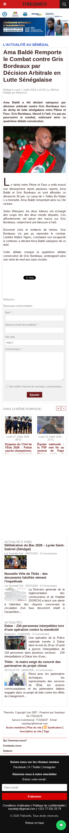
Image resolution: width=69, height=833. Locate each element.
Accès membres (15, 727)
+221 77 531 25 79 (49, 808)
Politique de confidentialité (49, 805)
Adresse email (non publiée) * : (22, 324)
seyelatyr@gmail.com (22, 808)
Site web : (10, 336)
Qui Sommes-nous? (15, 740)
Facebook (20, 767)
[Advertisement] (32, 499)
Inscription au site (30, 731)
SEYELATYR (11, 670)
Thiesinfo (34, 4)
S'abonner (34, 796)
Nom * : (9, 312)
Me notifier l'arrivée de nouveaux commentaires (36, 386)
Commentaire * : (14, 349)
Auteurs (7, 750)
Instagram (49, 767)
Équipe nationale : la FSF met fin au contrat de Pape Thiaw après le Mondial (50, 447)
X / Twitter (34, 767)
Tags (46, 731)
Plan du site (34, 727)
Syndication (55, 727)
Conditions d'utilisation (17, 805)
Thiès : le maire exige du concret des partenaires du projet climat (32, 664)
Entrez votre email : (34, 779)
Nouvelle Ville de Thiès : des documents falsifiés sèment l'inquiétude (26, 577)
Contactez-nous (12, 745)
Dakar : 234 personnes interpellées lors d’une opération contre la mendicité (34, 627)
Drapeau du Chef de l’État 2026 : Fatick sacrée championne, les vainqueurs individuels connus (18, 447)
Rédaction (21, 92)
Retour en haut (34, 822)
